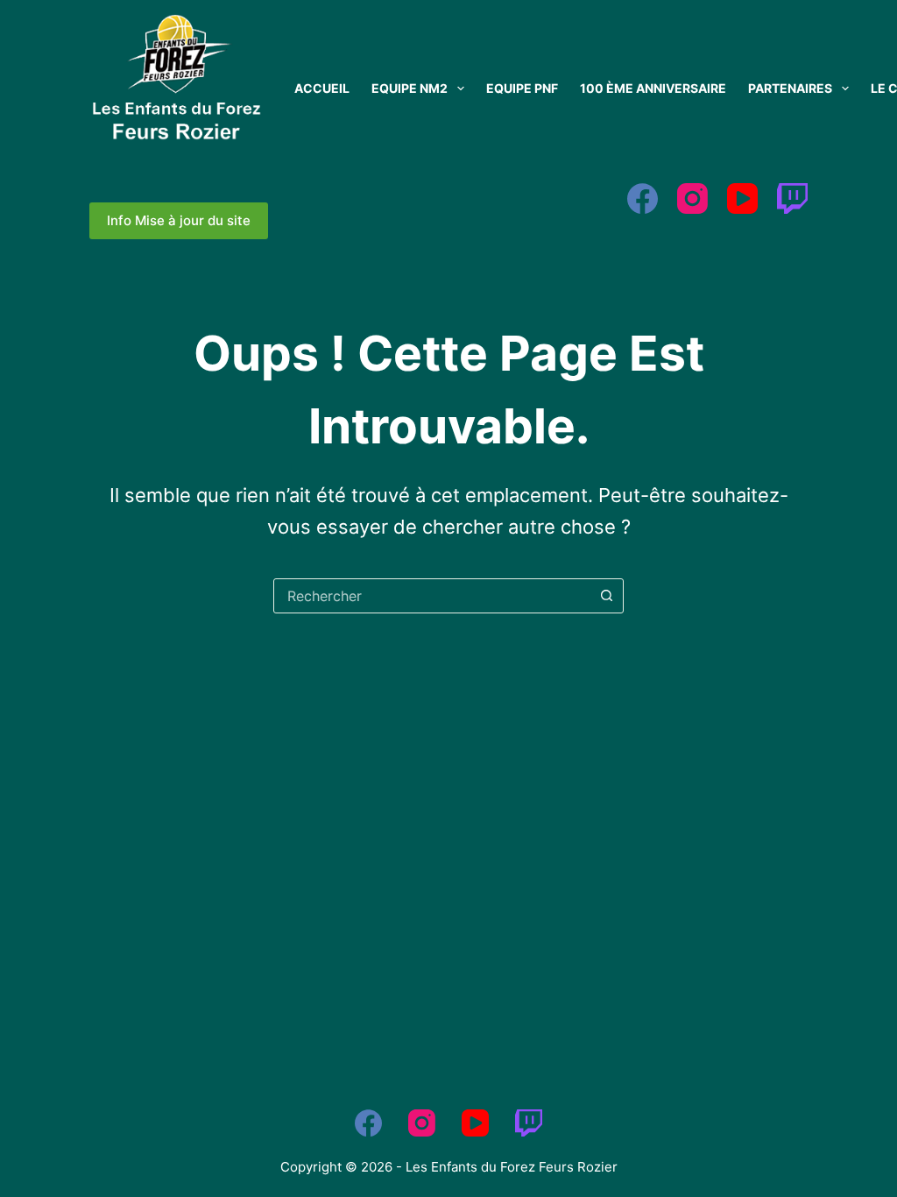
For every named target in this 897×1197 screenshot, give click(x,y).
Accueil (322, 88)
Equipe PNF (522, 88)
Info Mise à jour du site (179, 220)
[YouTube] (742, 198)
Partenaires (790, 88)
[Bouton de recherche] (606, 596)
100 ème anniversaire (653, 88)
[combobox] (432, 595)
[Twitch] (792, 198)
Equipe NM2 (409, 88)
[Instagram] (692, 198)
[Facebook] (642, 198)
